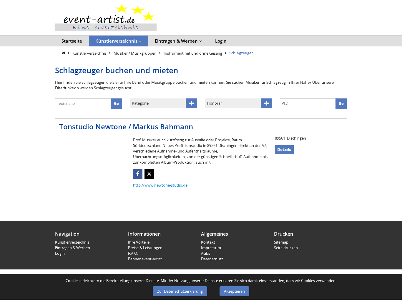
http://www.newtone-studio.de (160, 185)
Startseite (72, 41)
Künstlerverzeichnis (117, 41)
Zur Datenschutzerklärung (180, 291)
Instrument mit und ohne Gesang (193, 53)
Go (116, 103)
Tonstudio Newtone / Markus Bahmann (126, 126)
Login (221, 41)
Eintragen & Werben (177, 41)
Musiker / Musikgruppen (135, 53)
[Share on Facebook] (138, 174)
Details (284, 149)
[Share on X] (149, 174)
